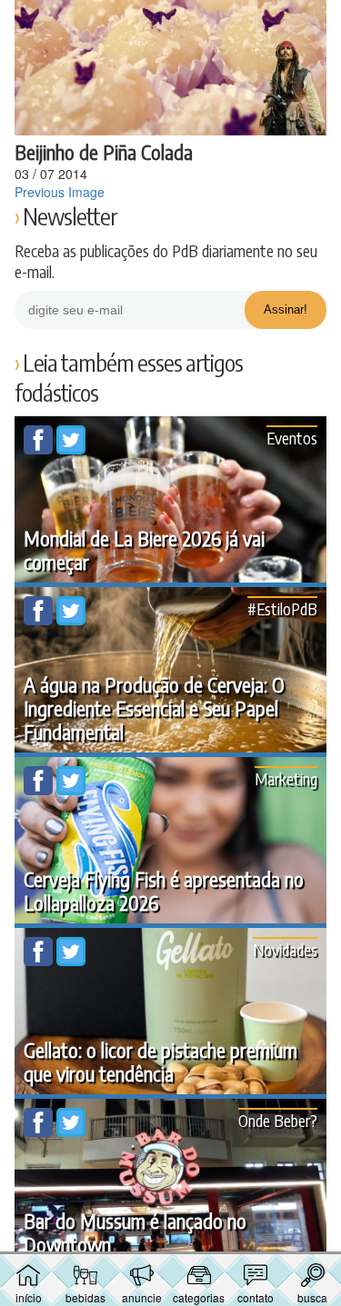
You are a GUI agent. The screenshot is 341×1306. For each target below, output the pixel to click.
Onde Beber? (277, 1120)
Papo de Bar (171, 23)
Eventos (291, 437)
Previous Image (60, 192)
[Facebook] (40, 449)
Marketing (286, 778)
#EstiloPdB (282, 608)
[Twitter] (70, 449)
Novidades (285, 949)
